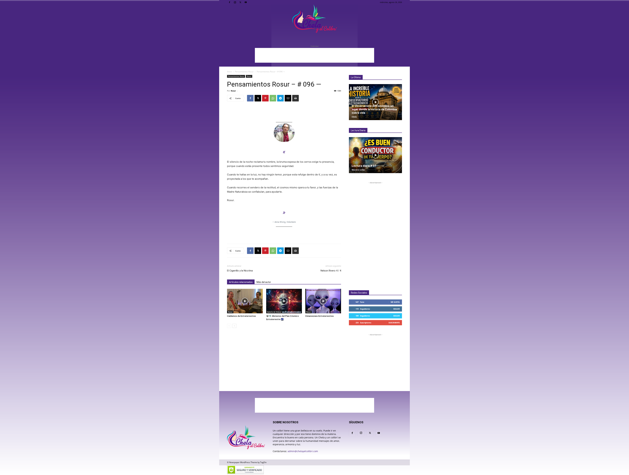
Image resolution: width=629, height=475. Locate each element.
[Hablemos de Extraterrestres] (245, 301)
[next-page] (234, 326)
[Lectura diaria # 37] (375, 155)
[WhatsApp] (273, 98)
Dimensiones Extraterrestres (319, 316)
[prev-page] (229, 326)
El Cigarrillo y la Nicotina (240, 270)
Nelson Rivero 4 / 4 (331, 270)
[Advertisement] (314, 55)
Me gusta (395, 302)
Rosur (249, 76)
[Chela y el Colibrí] (314, 19)
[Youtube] (245, 2)
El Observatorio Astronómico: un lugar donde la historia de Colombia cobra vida (374, 109)
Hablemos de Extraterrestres (241, 316)
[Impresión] (295, 98)
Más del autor (264, 282)
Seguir (396, 309)
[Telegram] (280, 98)
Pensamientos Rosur (244, 71)
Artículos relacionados (241, 282)
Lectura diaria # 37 (364, 165)
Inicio (229, 71)
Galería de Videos (274, 312)
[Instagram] (234, 2)
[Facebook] (229, 2)
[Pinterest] (265, 98)
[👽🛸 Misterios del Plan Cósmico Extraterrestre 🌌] (284, 301)
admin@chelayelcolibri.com (303, 451)
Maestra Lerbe (358, 170)
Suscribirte (394, 322)
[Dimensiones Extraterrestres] (323, 301)
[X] (240, 2)
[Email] (288, 98)
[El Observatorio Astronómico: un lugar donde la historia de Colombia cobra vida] (375, 102)
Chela (354, 117)
